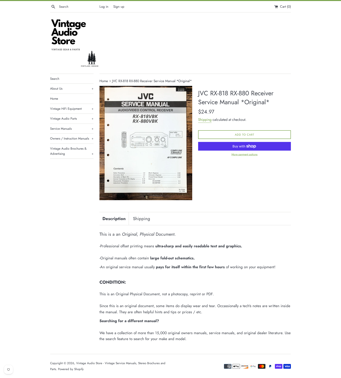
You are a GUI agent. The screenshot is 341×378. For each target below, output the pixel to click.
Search (54, 78)
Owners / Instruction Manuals (72, 138)
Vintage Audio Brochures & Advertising (72, 151)
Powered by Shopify (71, 369)
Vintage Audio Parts (72, 118)
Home (54, 98)
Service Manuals (72, 128)
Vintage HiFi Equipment (72, 108)
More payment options (244, 154)
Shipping (205, 119)
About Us (72, 88)
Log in (103, 6)
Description (114, 218)
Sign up (118, 6)
